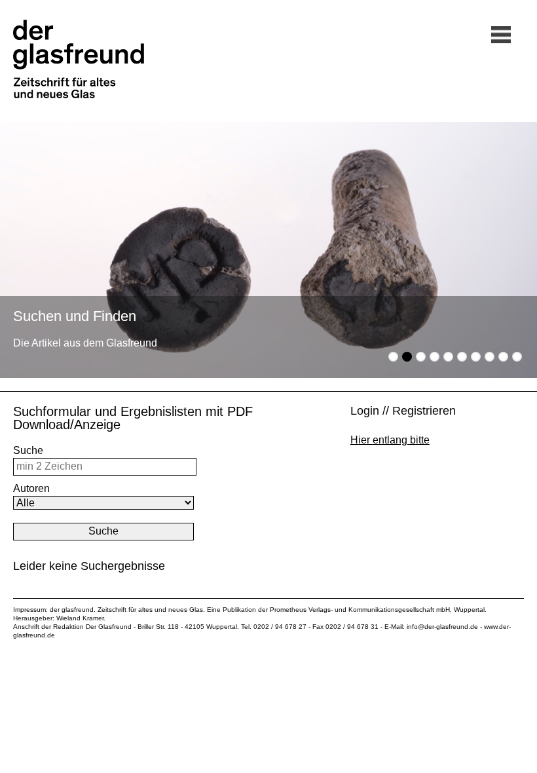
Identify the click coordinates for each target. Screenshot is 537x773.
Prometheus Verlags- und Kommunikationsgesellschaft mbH (360, 609)
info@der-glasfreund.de (442, 626)
